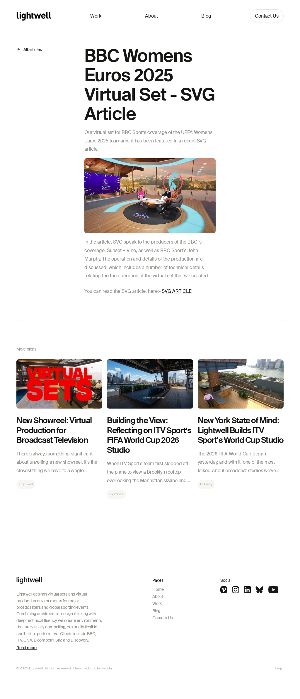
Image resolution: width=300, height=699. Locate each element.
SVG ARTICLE (177, 291)
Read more (26, 647)
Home (158, 589)
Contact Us (267, 16)
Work (95, 16)
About (151, 16)
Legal (279, 668)
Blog (206, 16)
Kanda (107, 668)
